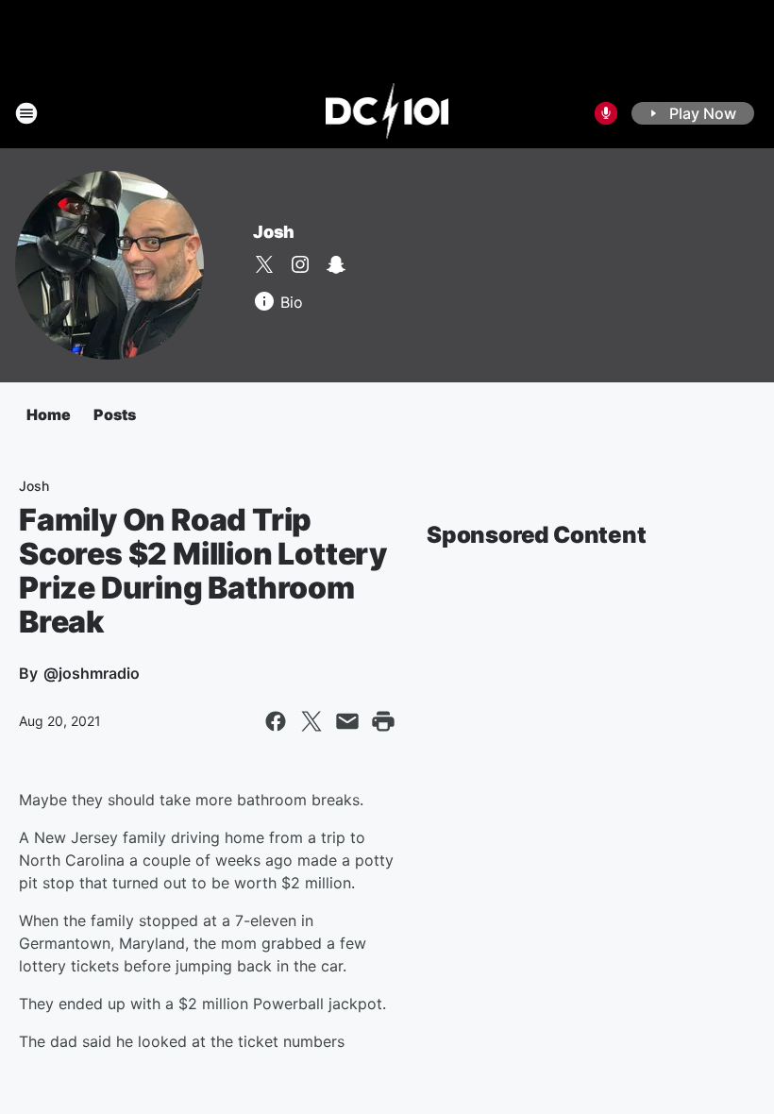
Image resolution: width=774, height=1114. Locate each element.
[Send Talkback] (606, 113)
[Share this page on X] (311, 721)
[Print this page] (383, 721)
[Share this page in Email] (347, 721)
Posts (114, 414)
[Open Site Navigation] (26, 113)
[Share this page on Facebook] (275, 721)
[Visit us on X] (264, 264)
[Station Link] (387, 113)
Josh (273, 232)
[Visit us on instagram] (300, 264)
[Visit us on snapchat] (336, 264)
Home (48, 414)
